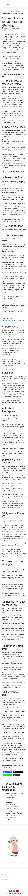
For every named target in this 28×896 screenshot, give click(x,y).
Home (4, 12)
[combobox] (14, 4)
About (4, 874)
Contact (4, 879)
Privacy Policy (6, 876)
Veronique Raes (14, 28)
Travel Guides (11, 12)
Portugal (18, 12)
